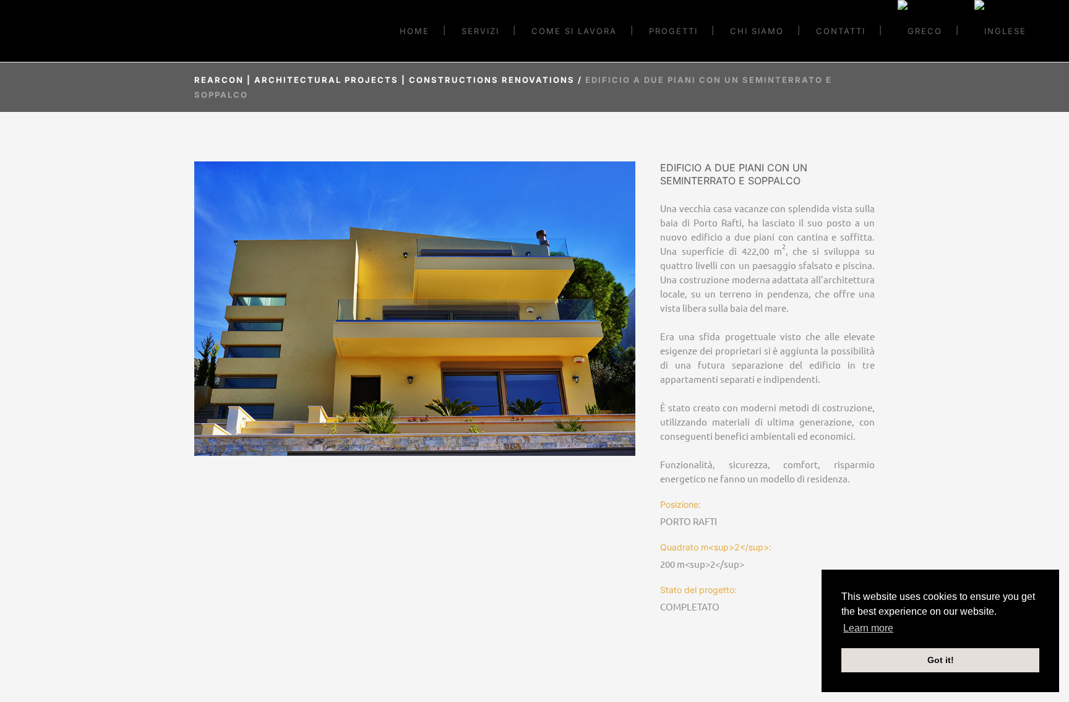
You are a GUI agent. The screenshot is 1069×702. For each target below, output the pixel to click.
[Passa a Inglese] (1000, 31)
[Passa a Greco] (920, 31)
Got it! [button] (940, 660)
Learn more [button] (868, 628)
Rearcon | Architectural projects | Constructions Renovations (384, 80)
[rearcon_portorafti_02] (414, 308)
